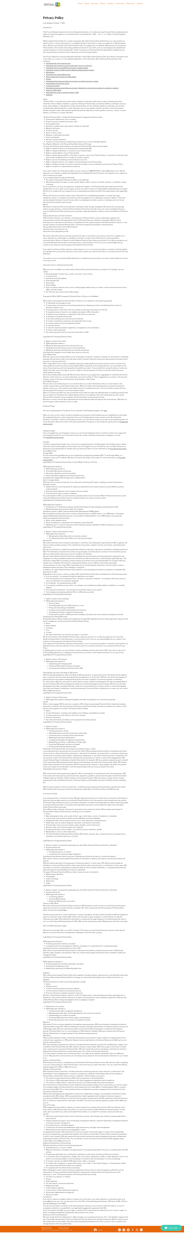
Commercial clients (53, 86)
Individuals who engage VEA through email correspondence (67, 68)
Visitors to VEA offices (53, 90)
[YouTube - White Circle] (128, 1229)
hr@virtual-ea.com (120, 1040)
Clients (48, 79)
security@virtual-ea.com (110, 171)
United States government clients (57, 83)
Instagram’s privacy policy (55, 437)
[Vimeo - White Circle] (123, 1229)
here (105, 411)
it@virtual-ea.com (54, 691)
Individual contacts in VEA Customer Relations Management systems (70, 70)
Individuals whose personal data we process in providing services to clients (72, 81)
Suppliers (49, 95)
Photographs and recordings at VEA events (61, 77)
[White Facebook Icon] (132, 1229)
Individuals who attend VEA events (58, 74)
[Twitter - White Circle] (119, 1229)
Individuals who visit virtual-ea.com (58, 63)
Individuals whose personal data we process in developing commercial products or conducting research (82, 88)
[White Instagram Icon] (137, 1229)
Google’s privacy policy (118, 449)
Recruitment (50, 72)
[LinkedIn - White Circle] (141, 1229)
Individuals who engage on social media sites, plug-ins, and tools (69, 66)
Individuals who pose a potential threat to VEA (62, 92)
